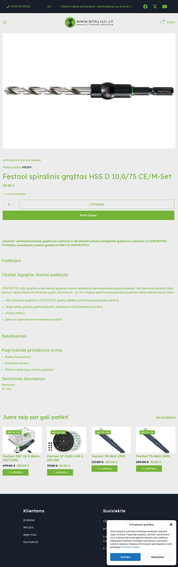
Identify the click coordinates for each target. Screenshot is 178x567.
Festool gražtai (30, 160)
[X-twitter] (155, 6)
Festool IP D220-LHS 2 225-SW (65, 458)
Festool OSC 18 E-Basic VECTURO (21, 458)
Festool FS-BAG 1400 (153, 456)
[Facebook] (145, 6)
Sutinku (125, 557)
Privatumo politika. (130, 547)
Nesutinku (157, 557)
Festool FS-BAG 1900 (109, 456)
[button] (171, 524)
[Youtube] (164, 6)
